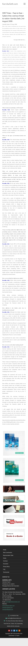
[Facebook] (12, 631)
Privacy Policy (6, 566)
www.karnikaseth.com (7, 609)
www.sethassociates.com (8, 605)
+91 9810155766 (14, 615)
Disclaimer (5, 563)
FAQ (4, 569)
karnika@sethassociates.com (13, 602)
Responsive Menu (24, 4)
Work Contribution (7, 552)
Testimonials (6, 572)
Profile (4, 549)
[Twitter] (14, 631)
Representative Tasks (8, 555)
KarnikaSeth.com (10, 3)
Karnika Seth (19, 633)
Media (4, 558)
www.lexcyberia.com (7, 607)
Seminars (5, 561)
